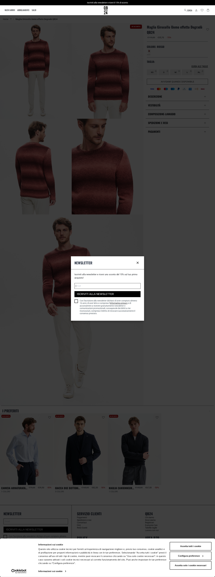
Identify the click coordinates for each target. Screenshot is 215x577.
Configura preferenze (189, 555)
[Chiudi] (138, 263)
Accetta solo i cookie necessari (190, 565)
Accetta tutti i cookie (190, 546)
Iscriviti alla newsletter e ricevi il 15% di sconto (107, 2)
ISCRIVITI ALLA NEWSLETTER (95, 294)
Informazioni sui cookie (50, 571)
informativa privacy (119, 303)
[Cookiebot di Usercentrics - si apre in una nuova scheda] (19, 571)
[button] (189, 10)
